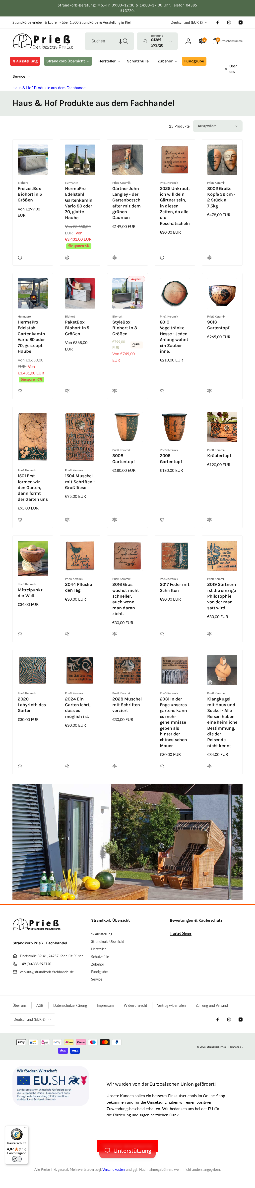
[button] (120, 41)
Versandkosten (113, 1169)
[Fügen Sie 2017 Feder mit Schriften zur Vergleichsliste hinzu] (162, 634)
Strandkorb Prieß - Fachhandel (224, 1046)
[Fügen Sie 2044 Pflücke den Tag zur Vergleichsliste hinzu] (67, 634)
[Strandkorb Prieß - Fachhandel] (37, 929)
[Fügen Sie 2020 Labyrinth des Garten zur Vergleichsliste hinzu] (20, 766)
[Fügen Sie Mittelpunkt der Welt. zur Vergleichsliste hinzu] (20, 634)
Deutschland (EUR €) (187, 22)
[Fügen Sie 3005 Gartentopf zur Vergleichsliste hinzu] (162, 520)
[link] (71, 22)
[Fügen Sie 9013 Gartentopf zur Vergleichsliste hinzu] (209, 391)
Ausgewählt (207, 126)
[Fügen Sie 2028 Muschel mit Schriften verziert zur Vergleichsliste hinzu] (114, 766)
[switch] (17, 1159)
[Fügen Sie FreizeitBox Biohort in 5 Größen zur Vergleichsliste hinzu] (20, 257)
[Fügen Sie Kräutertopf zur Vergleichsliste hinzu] (209, 520)
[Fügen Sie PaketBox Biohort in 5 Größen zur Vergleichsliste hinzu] (67, 391)
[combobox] (109, 41)
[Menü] (25, 1129)
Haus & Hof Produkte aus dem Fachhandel (49, 87)
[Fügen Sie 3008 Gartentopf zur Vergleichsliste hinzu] (114, 520)
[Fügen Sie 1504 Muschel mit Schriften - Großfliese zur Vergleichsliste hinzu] (67, 520)
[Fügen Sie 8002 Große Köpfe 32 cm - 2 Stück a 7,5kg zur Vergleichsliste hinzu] (209, 257)
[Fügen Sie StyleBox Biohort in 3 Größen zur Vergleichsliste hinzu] (114, 391)
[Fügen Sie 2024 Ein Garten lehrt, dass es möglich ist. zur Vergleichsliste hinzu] (67, 766)
